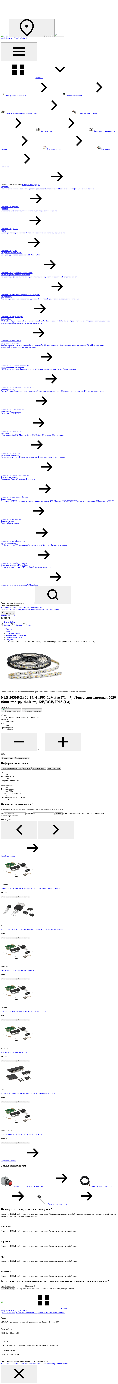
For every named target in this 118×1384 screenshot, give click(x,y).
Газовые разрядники (59, 545)
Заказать (58, 813)
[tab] (31, 95)
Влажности (5, 211)
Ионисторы (42, 299)
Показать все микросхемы (11, 341)
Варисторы (47, 545)
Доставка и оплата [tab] (38, 768)
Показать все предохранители (12, 409)
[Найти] (53, 595)
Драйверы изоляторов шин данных (15, 345)
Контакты (40, 610)
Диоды (3, 231)
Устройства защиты (8, 543)
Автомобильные (7, 391)
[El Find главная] (5, 36)
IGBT (3, 369)
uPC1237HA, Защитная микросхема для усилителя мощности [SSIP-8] (28, 1093)
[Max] (2, 41)
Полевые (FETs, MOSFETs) (65, 501)
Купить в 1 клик (7, 758)
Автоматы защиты (35, 545)
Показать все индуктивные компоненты (16, 273)
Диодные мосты (59, 233)
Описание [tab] (26, 768)
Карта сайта (5, 1364)
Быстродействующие (9, 233)
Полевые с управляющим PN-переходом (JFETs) (95, 501)
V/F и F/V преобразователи (90, 321)
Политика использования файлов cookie (26, 1364)
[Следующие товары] (56, 830)
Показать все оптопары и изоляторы (15, 365)
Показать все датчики (9, 229)
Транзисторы (6, 499)
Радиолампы (6, 411)
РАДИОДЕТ (16, 413)
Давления (17, 211)
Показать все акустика (10, 207)
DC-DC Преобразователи (49, 321)
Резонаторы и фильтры (10, 455)
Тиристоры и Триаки (9, 477)
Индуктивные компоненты (11, 253)
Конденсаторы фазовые (10, 277)
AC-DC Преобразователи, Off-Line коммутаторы (20, 321)
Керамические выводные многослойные (63, 299)
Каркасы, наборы (8, 567)
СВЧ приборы (27, 567)
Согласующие (13, 523)
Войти (12, 622)
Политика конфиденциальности (55, 1364)
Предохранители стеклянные (72, 391)
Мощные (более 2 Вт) (27, 435)
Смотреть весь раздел (31, 185)
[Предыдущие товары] (19, 830)
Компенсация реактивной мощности (15, 275)
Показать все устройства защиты (14, 563)
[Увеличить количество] (63, 742)
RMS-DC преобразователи (69, 321)
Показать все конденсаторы (12, 317)
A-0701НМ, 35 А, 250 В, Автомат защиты (17, 970)
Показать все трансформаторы (13, 541)
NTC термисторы (8, 545)
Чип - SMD (35, 255)
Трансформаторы (7, 521)
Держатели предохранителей (25, 391)
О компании (48, 610)
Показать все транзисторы (11, 519)
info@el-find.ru (6, 38)
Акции (56, 610)
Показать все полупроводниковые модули (17, 387)
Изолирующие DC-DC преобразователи (44, 345)
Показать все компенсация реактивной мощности (20, 295)
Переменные (47, 435)
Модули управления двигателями (50, 369)
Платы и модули (69, 369)
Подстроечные (58, 435)
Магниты (18, 567)
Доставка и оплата (29, 610)
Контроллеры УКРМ (70, 277)
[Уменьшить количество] (19, 742)
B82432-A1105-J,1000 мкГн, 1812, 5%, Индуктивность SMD (24, 1011)
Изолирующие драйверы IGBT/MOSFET (76, 345)
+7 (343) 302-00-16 (20, 38)
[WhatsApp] (5, 41)
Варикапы (21, 233)
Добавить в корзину (22, 758)
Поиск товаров (7, 603)
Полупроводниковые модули (12, 367)
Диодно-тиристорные (28, 369)
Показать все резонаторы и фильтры (15, 475)
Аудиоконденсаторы (9, 299)
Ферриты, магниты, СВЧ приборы (14, 565)
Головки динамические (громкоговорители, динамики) (22, 189)
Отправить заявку (8, 1289)
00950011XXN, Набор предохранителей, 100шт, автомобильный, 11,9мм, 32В (31, 888)
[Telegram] (8, 41)
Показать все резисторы (10, 453)
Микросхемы (6, 319)
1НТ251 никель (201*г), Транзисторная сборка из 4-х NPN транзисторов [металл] (33, 929)
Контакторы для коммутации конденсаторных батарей (40, 277)
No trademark (6, 413)
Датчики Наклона (28, 211)
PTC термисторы (21, 545)
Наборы (39, 435)
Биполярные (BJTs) (8, 501)
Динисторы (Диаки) (9, 479)
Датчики (4, 209)
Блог (63, 1313)
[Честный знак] (59, 36)
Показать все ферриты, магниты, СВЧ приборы (19, 585)
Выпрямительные (32, 233)
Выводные (5, 255)
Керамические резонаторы (48, 457)
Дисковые (34, 299)
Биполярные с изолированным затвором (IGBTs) (35, 501)
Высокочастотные (12, 369)
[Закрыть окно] (19, 1374)
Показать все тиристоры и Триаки (14, 497)
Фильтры (61, 457)
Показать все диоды (9, 251)
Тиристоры (30, 479)
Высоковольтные (46, 233)
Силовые (4, 523)
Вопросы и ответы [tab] (54, 768)
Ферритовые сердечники (43, 567)
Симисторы (21, 479)
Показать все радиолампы (11, 431)
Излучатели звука (51, 189)
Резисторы (5, 433)
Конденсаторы (6, 297)
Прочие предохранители (94, 391)
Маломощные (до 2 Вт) (10, 435)
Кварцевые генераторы (10, 457)
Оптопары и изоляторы (10, 343)
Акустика (5, 187)
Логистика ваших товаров (11, 610)
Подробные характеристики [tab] (11, 768)
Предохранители (7, 389)
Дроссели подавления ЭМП (20, 255)
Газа (11, 211)
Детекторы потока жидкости (46, 211)
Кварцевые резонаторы (28, 457)
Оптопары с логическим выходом (22, 347)
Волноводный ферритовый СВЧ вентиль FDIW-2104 (22, 1134)
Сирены (90, 189)
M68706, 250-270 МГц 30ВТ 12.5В (14, 1052)
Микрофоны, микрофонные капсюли (72, 189)
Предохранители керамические (49, 391)
